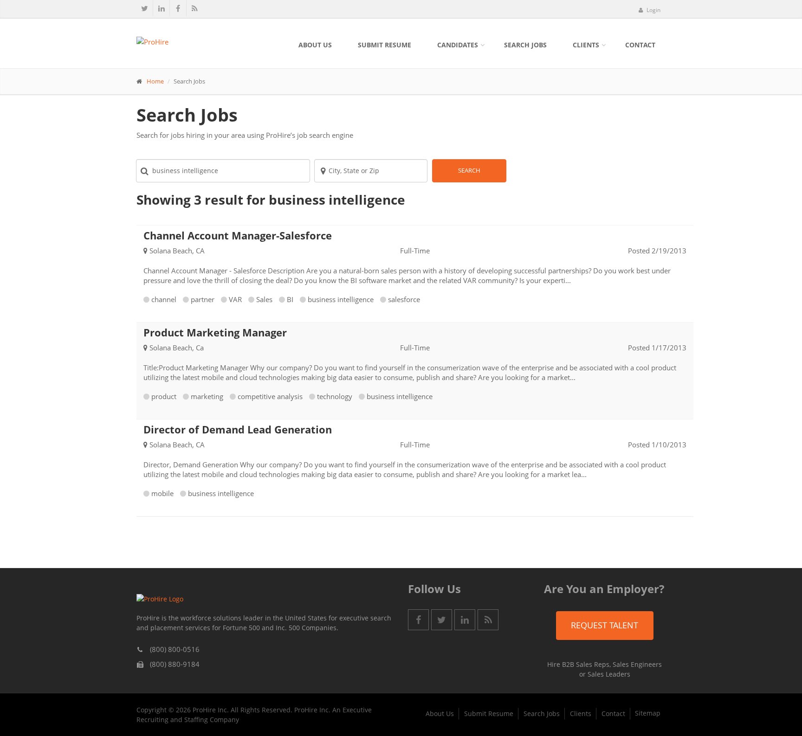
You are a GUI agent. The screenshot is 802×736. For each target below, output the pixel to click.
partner (202, 299)
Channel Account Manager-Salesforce (237, 235)
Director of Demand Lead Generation (237, 429)
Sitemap (647, 713)
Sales (264, 299)
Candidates (457, 44)
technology (334, 396)
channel (163, 299)
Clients (586, 44)
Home (155, 81)
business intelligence (341, 299)
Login (652, 10)
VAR (235, 299)
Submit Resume (384, 44)
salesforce (404, 299)
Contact (640, 44)
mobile (162, 493)
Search (469, 170)
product (163, 396)
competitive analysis (270, 396)
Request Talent (604, 625)
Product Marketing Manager (215, 332)
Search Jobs (525, 44)
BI (290, 299)
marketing (207, 396)
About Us (315, 44)
